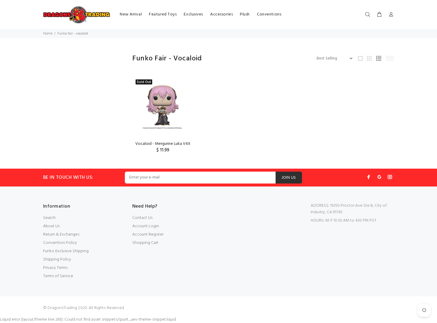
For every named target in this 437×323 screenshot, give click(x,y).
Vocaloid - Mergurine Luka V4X (163, 143)
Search (49, 217)
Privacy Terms (55, 267)
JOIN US (289, 177)
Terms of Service (58, 276)
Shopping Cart (145, 242)
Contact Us (142, 217)
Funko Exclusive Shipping (66, 251)
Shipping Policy (57, 259)
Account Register (148, 234)
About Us (51, 226)
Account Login (145, 226)
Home (47, 34)
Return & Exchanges (61, 234)
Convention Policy (60, 242)
